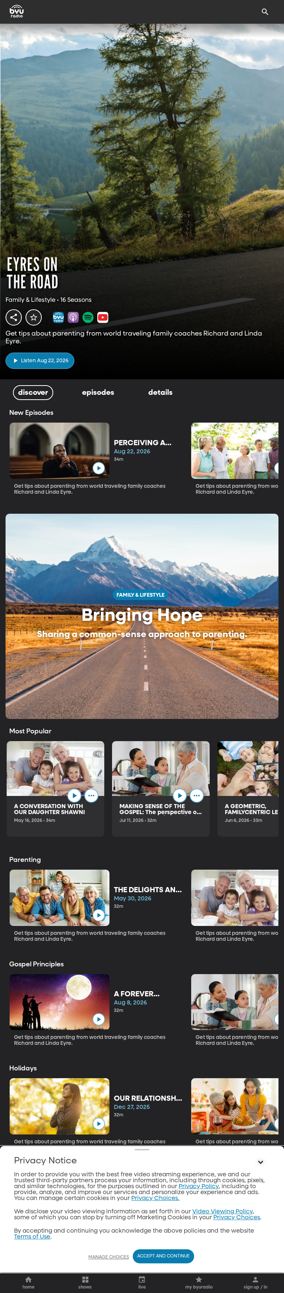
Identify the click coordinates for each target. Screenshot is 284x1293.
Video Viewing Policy (222, 1212)
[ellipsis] (91, 796)
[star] (34, 317)
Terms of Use (32, 1237)
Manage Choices (108, 1257)
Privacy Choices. (155, 1199)
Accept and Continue (163, 1256)
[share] (14, 317)
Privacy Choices (236, 1218)
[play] (98, 468)
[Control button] (260, 1162)
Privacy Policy (199, 1187)
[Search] (265, 12)
